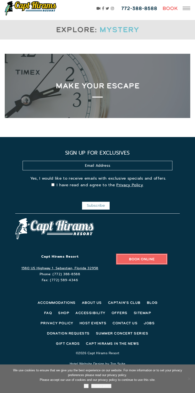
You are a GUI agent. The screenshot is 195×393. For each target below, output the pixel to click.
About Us (92, 302)
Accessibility (90, 312)
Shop (63, 312)
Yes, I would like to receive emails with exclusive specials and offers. (98, 178)
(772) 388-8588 (66, 274)
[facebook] (103, 8)
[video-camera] (99, 8)
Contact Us (124, 323)
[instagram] (112, 8)
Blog (152, 302)
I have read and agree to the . (100, 185)
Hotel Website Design (87, 364)
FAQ (48, 312)
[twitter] (107, 8)
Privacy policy (101, 386)
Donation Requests (68, 333)
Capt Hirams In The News (112, 343)
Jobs (149, 323)
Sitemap (142, 312)
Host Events (93, 323)
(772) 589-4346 (64, 280)
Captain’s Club (124, 302)
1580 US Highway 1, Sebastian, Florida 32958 (59, 268)
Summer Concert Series (122, 333)
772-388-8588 (139, 8)
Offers (119, 312)
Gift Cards (68, 343)
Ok (86, 386)
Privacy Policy (129, 185)
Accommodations (57, 302)
